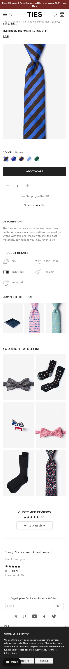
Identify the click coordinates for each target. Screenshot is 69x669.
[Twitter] (54, 617)
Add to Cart (34, 171)
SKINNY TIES (19, 22)
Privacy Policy (40, 649)
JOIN (56, 605)
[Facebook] (44, 617)
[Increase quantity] (27, 185)
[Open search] (10, 13)
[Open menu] (5, 13)
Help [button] (6, 626)
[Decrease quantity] (7, 185)
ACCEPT (25, 661)
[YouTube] (35, 617)
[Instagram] (15, 617)
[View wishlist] (55, 14)
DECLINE (44, 661)
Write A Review (34, 525)
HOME (7, 22)
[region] (34, 91)
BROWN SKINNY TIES (38, 22)
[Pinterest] (24, 617)
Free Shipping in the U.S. (35, 196)
